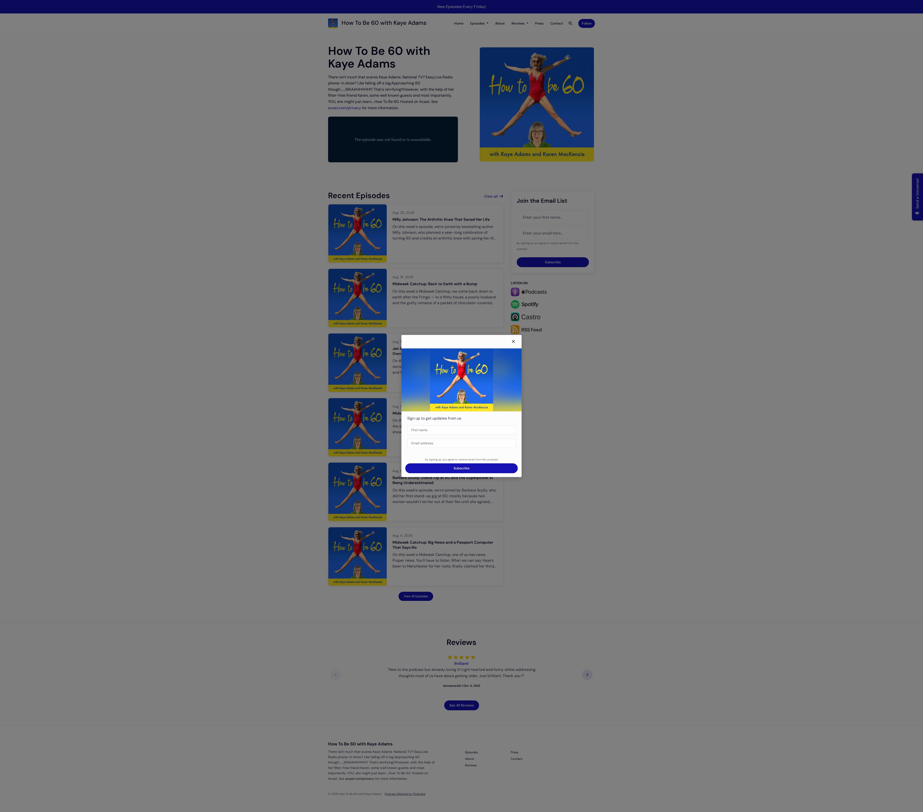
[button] (513, 342)
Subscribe (461, 468)
